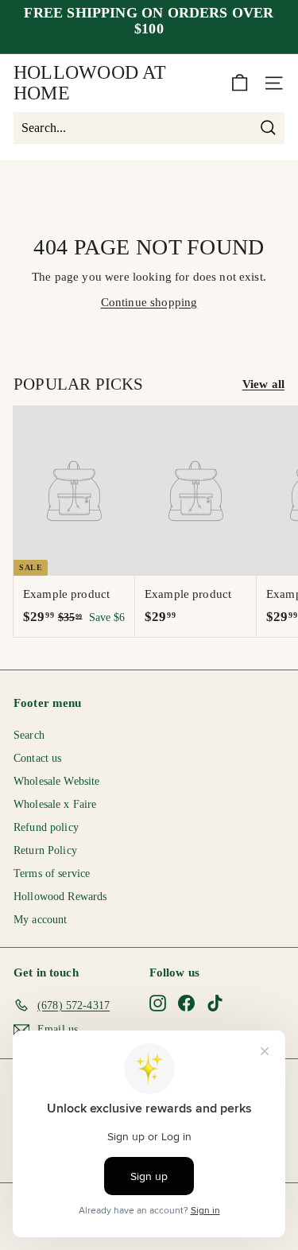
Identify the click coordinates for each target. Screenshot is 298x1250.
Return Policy (45, 850)
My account (41, 920)
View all (263, 384)
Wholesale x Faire (55, 804)
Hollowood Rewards (60, 897)
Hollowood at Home (90, 82)
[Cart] (239, 83)
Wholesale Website (57, 781)
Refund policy (46, 827)
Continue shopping (149, 302)
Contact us (38, 758)
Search (29, 735)
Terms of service (52, 873)
